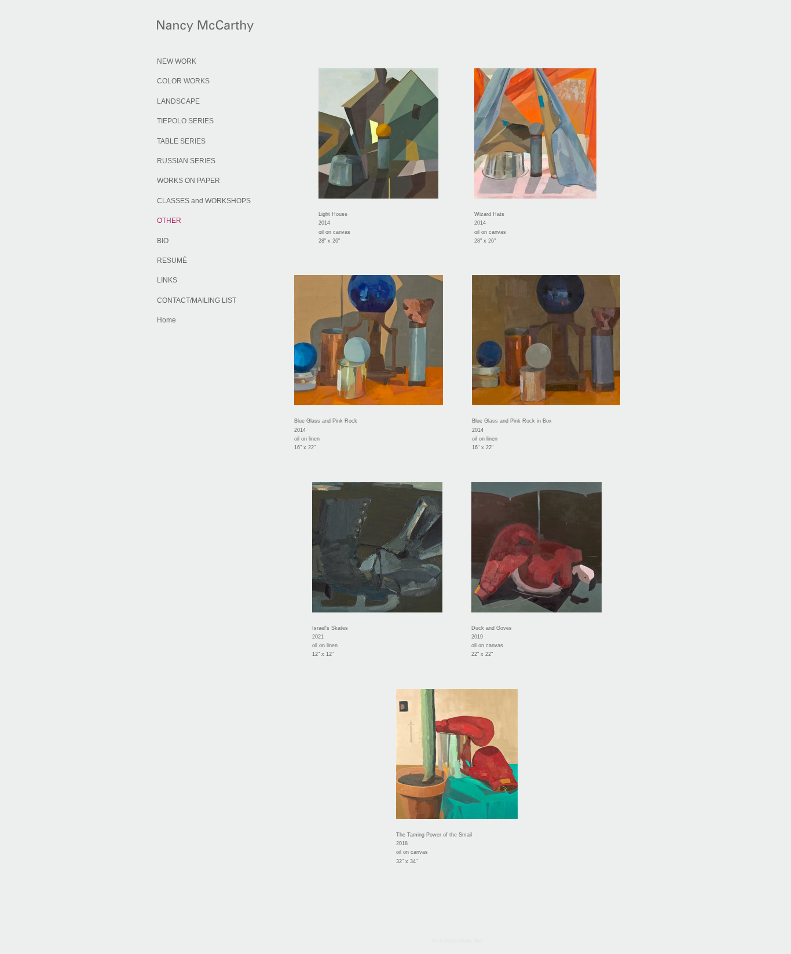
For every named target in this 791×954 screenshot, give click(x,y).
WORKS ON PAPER (188, 181)
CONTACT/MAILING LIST (196, 300)
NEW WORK (176, 61)
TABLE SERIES (181, 141)
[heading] (186, 27)
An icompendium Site (456, 941)
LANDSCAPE (178, 101)
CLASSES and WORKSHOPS (204, 201)
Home (166, 320)
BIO (163, 241)
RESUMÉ (172, 260)
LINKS (167, 280)
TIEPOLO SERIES (185, 121)
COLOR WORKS (183, 81)
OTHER (169, 221)
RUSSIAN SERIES (186, 161)
